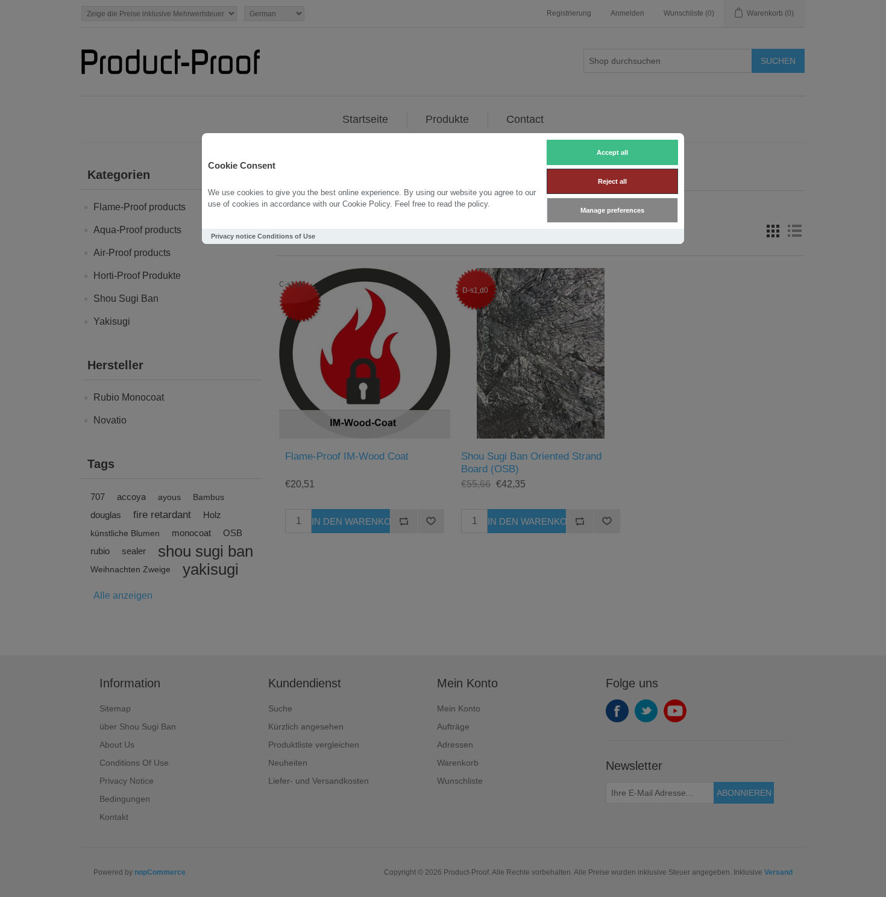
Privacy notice (233, 236)
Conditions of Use (286, 236)
